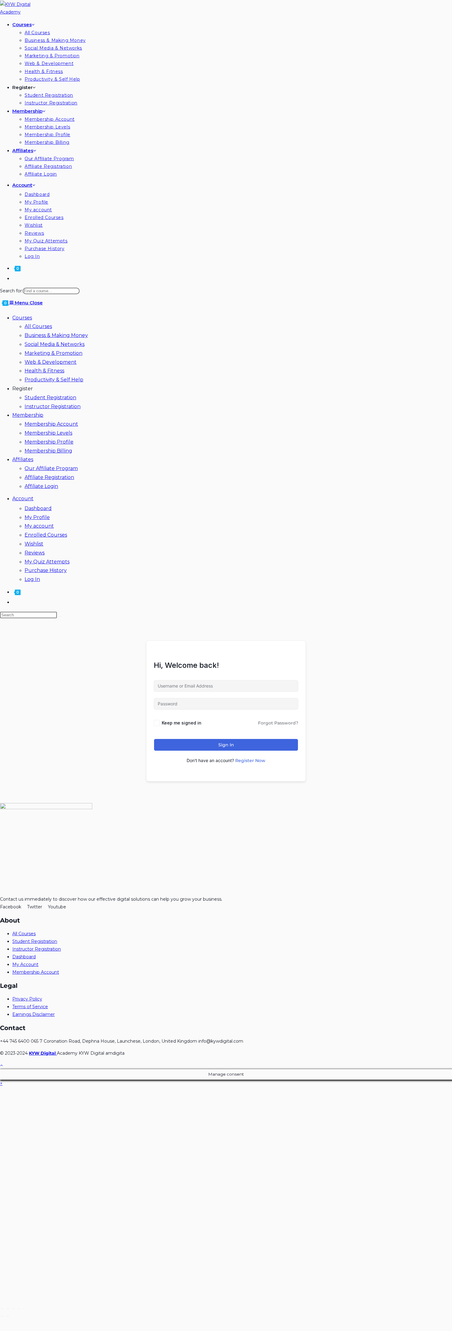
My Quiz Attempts (47, 562)
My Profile (37, 517)
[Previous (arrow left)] (2, 1316)
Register (22, 389)
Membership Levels (48, 433)
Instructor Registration (53, 406)
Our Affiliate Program (51, 468)
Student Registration (50, 397)
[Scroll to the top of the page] (1, 1065)
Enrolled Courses (46, 535)
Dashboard (38, 508)
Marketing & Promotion (53, 353)
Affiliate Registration (49, 477)
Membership (27, 415)
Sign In (226, 745)
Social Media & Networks (55, 344)
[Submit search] (60, 616)
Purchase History (46, 570)
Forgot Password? (278, 723)
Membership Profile (49, 442)
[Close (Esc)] (2, 1308)
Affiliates (22, 459)
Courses (22, 318)
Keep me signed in (181, 722)
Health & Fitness (44, 371)
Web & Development (51, 362)
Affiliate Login (41, 486)
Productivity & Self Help (54, 380)
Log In (32, 579)
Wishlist (34, 544)
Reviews (35, 553)
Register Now (250, 760)
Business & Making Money (56, 335)
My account (39, 526)
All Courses (38, 326)
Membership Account (51, 424)
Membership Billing (48, 451)
